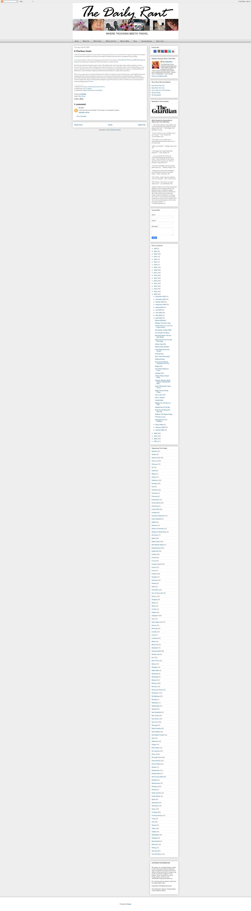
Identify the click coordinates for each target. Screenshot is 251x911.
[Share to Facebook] (81, 99)
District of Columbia (158, 528)
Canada (154, 483)
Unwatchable (159, 400)
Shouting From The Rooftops (161, 420)
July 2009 (159, 310)
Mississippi (155, 677)
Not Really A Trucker (158, 735)
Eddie (153, 538)
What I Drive (98, 41)
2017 (155, 272)
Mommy (154, 683)
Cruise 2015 (155, 509)
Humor (154, 596)
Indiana (154, 612)
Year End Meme (157, 854)
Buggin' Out (158, 366)
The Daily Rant (167, 62)
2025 (155, 251)
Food (153, 561)
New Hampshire (157, 712)
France (154, 567)
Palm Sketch (155, 748)
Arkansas (154, 464)
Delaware (155, 525)
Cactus (154, 477)
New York (155, 722)
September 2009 (161, 304)
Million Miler (155, 670)
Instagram (155, 615)
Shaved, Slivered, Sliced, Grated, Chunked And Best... (163, 381)
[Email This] (75, 99)
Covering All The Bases (162, 333)
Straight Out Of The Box (162, 407)
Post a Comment (81, 116)
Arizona (154, 461)
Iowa (153, 619)
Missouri (154, 680)
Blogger (129, 904)
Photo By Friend (157, 757)
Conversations (156, 503)
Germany (154, 580)
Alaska (154, 454)
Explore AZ (155, 551)
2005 (155, 441)
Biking (153, 474)
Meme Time (155, 660)
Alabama (154, 451)
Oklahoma (155, 741)
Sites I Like (160, 41)
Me (153, 657)
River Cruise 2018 (157, 777)
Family (154, 554)
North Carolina (156, 728)
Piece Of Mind (156, 764)
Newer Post (78, 125)
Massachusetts (156, 651)
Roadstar (154, 780)
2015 (155, 278)
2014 (155, 281)
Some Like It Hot (160, 395)
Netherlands (155, 706)
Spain (153, 799)
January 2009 (160, 430)
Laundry (154, 631)
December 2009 (161, 296)
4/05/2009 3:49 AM (84, 112)
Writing (154, 847)
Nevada (154, 709)
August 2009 (160, 307)
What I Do (86, 41)
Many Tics (155, 644)
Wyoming (154, 851)
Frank (153, 570)
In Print (154, 609)
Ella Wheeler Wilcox (158, 545)
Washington (155, 835)
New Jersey (82, 96)
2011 (155, 289)
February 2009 (160, 427)
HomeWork (155, 590)
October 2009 (160, 302)
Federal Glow (159, 354)
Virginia (154, 831)
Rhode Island (156, 773)
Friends (154, 574)
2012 (155, 286)
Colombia (155, 493)
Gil (79, 107)
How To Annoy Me (157, 593)
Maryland (154, 648)
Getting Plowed (160, 359)
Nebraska (155, 702)
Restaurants (155, 770)
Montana (154, 686)
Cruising (154, 512)
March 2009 (159, 424)
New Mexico (155, 719)
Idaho (153, 603)
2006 (155, 438)
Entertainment (156, 548)
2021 (155, 262)
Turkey (154, 818)
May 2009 (159, 315)
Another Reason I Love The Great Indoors (163, 326)
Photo (153, 754)
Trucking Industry (157, 815)
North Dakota (156, 731)
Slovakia (154, 789)
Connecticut (155, 499)
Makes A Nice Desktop (162, 346)
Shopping (155, 786)
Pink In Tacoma (160, 397)
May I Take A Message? (162, 356)
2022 (155, 259)
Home (77, 41)
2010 (155, 291)
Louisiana (155, 638)
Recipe (154, 767)
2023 (155, 256)
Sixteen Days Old (160, 344)
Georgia (154, 577)
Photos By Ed (156, 760)
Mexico (154, 664)
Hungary (154, 599)
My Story (154, 699)
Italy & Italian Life (157, 622)
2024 (155, 254)
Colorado (154, 496)
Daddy (154, 522)
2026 (155, 248)
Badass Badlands (160, 320)
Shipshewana (156, 783)
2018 (155, 270)
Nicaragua (155, 725)
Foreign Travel (156, 564)
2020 (155, 264)
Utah (153, 822)
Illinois (154, 606)
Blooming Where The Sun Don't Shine (163, 336)
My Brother (155, 693)
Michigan (154, 667)
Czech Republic (156, 519)
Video (153, 828)
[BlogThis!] (77, 99)
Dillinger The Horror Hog (162, 323)
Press (135, 41)
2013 (155, 283)
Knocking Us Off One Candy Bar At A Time (162, 362)
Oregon (154, 744)
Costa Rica (155, 506)
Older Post (141, 125)
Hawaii (154, 583)
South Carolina (156, 793)
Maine (154, 641)
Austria (154, 470)
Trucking (154, 812)
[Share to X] (79, 99)
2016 (155, 275)
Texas (153, 809)
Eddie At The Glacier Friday (163, 414)
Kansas (154, 625)
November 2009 (161, 299)
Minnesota (155, 673)
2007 (155, 436)
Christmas (155, 490)
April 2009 (159, 318)
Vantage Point (159, 373)
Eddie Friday (156, 541)
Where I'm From (111, 41)
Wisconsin (155, 844)
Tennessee (155, 806)
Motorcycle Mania (157, 690)
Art (152, 467)
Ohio (153, 738)
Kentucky (154, 628)
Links (153, 635)
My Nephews (156, 696)
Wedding (154, 838)
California (155, 480)
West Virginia (156, 841)
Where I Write (124, 41)
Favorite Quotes (146, 41)
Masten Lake (156, 654)
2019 (155, 267)
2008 (155, 433)
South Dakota (156, 796)
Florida (154, 557)
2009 (155, 294)
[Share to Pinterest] (83, 99)
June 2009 (159, 312)
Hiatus (154, 586)
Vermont (154, 825)
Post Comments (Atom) (113, 130)
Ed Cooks (155, 535)
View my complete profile (159, 76)
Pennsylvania (156, 751)
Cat (153, 486)
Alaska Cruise (156, 457)
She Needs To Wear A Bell (163, 330)
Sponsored (155, 802)
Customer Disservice (158, 516)
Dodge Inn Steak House (159, 532)
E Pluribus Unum (160, 417)
